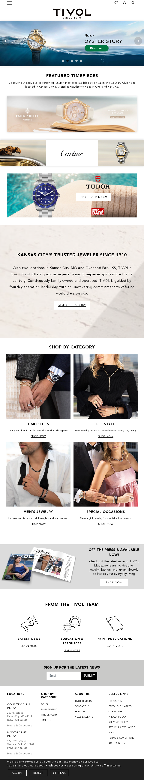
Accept (17, 773)
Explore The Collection (42, 46)
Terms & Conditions (121, 738)
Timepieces (47, 720)
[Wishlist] (116, 3)
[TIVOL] (72, 13)
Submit (89, 675)
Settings (59, 773)
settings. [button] (115, 765)
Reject (38, 773)
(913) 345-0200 (17, 748)
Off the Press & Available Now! (114, 552)
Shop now (114, 582)
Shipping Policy (118, 722)
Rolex (45, 704)
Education (115, 701)
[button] (133, 3)
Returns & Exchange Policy (122, 730)
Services (80, 712)
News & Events (84, 717)
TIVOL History (83, 701)
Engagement (49, 710)
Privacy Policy (117, 717)
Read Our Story (72, 305)
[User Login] (124, 3)
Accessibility (117, 743)
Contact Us (82, 706)
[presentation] (6, 41)
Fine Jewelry (49, 715)
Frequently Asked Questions (120, 709)
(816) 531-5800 (17, 720)
